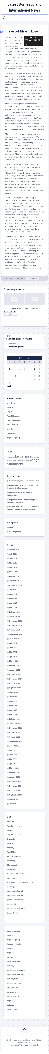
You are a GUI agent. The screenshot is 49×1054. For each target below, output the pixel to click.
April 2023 (13, 710)
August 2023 (14, 692)
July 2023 (13, 697)
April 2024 (13, 657)
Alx (37, 1045)
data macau (11, 935)
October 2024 (14, 630)
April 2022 (13, 764)
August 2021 (14, 799)
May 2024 (13, 652)
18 (15, 376)
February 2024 (14, 666)
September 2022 (15, 741)
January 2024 (14, 670)
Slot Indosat (12, 865)
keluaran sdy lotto (14, 983)
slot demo (11, 403)
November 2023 (15, 679)
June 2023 (13, 701)
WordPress (23, 1045)
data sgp (10, 830)
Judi (11, 527)
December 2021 (15, 782)
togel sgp (29, 460)
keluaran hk (11, 457)
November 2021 (15, 786)
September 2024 (15, 634)
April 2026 (13, 567)
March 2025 (14, 607)
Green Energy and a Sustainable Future (24, 481)
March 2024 (14, 661)
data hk (10, 407)
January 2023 (14, 723)
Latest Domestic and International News (24, 7)
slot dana (11, 429)
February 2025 (14, 612)
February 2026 (14, 576)
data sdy (10, 848)
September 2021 (15, 795)
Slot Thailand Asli (14, 420)
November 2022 (15, 732)
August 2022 (14, 746)
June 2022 (13, 755)
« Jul (9, 386)
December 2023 (15, 674)
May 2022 (13, 759)
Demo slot (11, 839)
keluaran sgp (25, 456)
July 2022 (13, 750)
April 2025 (13, 603)
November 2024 (15, 625)
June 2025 (13, 594)
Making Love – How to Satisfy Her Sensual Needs (12, 311)
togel (37, 457)
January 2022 (14, 777)
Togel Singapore (13, 416)
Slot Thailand (12, 425)
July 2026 (13, 554)
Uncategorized (32, 278)
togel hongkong (12, 460)
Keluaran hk (11, 822)
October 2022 (14, 737)
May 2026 (13, 563)
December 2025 (15, 585)
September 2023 (15, 688)
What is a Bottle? (31, 308)
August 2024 (14, 639)
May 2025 (13, 599)
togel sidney (12, 1009)
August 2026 (14, 550)
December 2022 (15, 728)
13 (24, 372)
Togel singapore (13, 826)
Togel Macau (12, 433)
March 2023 (14, 715)
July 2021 (13, 804)
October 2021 (14, 790)
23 (39, 376)
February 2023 (14, 719)
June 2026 (13, 558)
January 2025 (14, 616)
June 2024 (13, 648)
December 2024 (15, 621)
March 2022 (14, 768)
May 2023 (13, 706)
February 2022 (14, 773)
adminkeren (20, 278)
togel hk (10, 1001)
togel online (21, 460)
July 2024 (13, 643)
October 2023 (14, 683)
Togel (9, 412)
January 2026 (14, 581)
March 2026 (14, 572)
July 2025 (13, 590)
